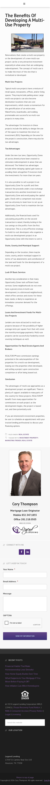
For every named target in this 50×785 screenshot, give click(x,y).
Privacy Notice (36, 711)
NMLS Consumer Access (16, 711)
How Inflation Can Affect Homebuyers (22, 686)
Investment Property (28, 438)
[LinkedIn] (27, 552)
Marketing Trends (13, 440)
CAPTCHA (7, 615)
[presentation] (22, 623)
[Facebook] (21, 552)
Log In (47, 780)
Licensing (16, 714)
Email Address (10, 581)
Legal (7, 714)
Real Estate (24, 434)
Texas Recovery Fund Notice (27, 707)
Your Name (9, 569)
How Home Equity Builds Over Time (21, 674)
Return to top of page (25, 777)
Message (7, 593)
